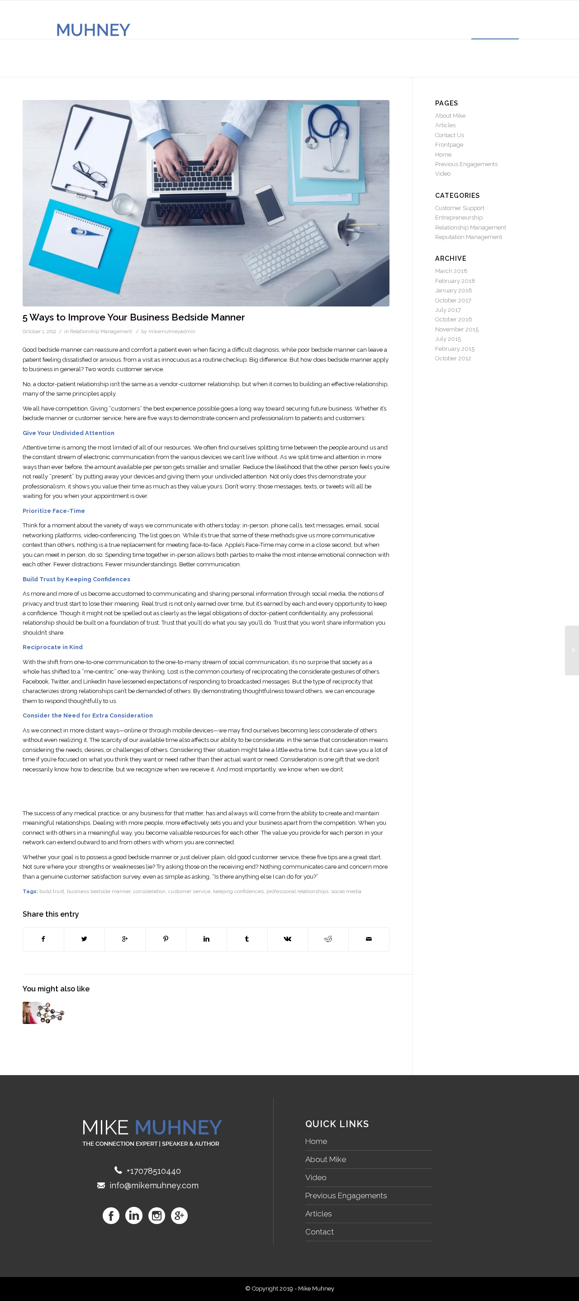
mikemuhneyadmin (171, 331)
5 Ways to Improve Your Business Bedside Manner (134, 317)
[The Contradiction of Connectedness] (45, 1013)
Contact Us (449, 135)
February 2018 (455, 280)
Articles (445, 125)
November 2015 (457, 329)
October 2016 (453, 319)
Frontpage (449, 144)
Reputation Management (468, 237)
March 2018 (451, 271)
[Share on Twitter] (84, 939)
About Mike (450, 115)
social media (346, 891)
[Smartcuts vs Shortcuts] (572, 650)
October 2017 (453, 300)
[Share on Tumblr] (247, 939)
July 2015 (448, 338)
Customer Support (459, 208)
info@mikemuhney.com (154, 1185)
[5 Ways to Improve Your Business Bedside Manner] (206, 203)
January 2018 (453, 290)
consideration (149, 891)
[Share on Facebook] (43, 939)
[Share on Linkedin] (206, 939)
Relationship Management (101, 331)
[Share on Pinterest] (166, 939)
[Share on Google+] (125, 939)
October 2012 (453, 358)
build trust (51, 891)
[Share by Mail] (369, 939)
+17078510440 (154, 1171)
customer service (189, 891)
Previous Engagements (466, 164)
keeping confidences (238, 891)
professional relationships (297, 891)
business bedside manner (98, 891)
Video (443, 173)
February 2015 (455, 348)
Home (443, 154)
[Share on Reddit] (328, 939)
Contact (319, 1231)
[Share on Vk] (288, 939)
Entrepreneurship (459, 217)
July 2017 (448, 309)
